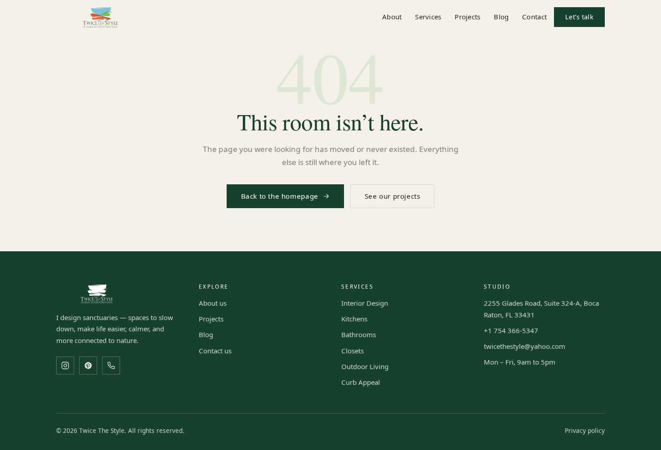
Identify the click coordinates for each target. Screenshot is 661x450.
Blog (501, 16)
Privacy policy (585, 430)
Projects (467, 16)
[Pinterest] (88, 365)
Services (428, 16)
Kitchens (354, 318)
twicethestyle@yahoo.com (524, 346)
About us (213, 303)
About (392, 16)
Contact (534, 16)
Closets (352, 350)
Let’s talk (579, 17)
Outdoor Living (365, 366)
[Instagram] (65, 365)
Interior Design (364, 303)
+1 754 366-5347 (511, 330)
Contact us (215, 350)
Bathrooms (358, 334)
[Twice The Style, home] (100, 17)
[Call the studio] (111, 365)
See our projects (392, 196)
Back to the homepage (279, 196)
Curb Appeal (360, 382)
